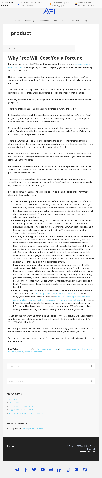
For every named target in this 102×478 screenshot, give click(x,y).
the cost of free (37, 352)
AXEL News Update (17, 399)
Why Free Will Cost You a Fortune (45, 58)
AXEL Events (14, 402)
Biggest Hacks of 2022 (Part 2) (21, 406)
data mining (53, 349)
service (27, 352)
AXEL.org (51, 11)
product (20, 352)
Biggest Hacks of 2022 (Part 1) (21, 409)
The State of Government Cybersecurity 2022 (27, 413)
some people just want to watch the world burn (56, 293)
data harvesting (41, 349)
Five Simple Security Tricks (32, 428)
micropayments (70, 349)
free (61, 349)
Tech (20, 349)
